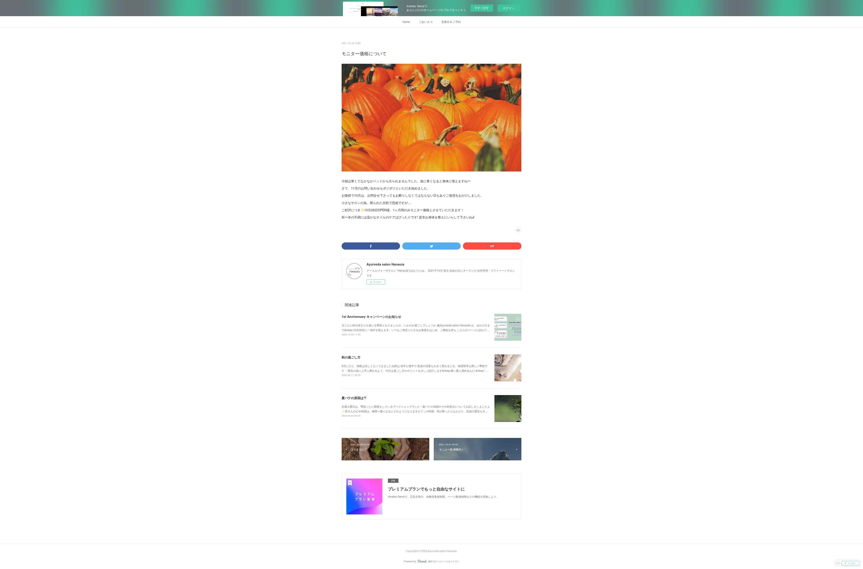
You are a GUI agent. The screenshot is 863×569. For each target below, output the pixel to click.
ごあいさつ (425, 22)
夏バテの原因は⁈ (354, 397)
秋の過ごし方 (351, 357)
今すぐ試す (481, 8)
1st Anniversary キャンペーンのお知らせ (371, 316)
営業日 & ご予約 (451, 22)
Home (406, 22)
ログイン (509, 8)
